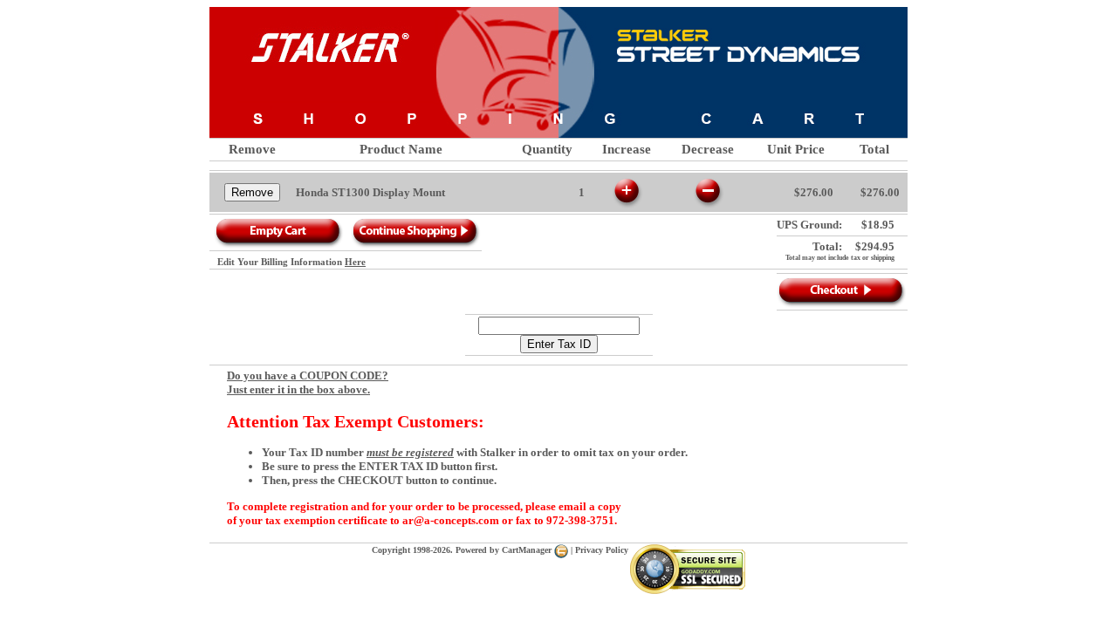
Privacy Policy (601, 550)
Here (355, 262)
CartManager (528, 550)
